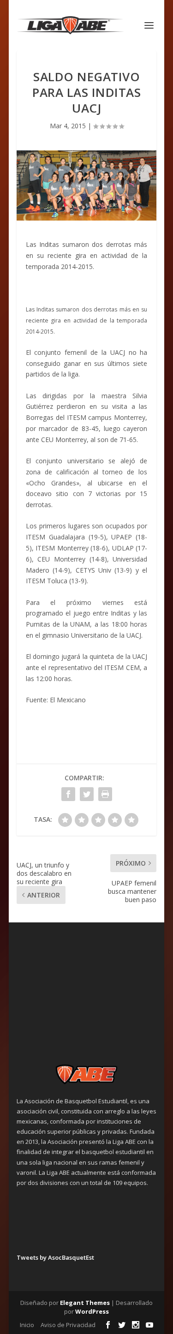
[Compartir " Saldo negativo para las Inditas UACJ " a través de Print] (105, 794)
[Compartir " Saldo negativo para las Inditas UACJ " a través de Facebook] (68, 794)
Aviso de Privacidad (68, 1325)
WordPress (92, 1311)
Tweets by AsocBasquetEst (55, 1257)
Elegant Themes (85, 1302)
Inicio (27, 1325)
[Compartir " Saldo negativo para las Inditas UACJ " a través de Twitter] (87, 794)
